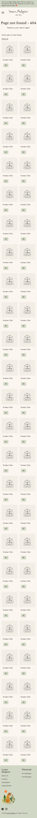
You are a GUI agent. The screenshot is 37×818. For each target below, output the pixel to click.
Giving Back (6, 782)
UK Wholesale (26, 773)
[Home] (18, 12)
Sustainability (6, 785)
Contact (4, 779)
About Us (5, 776)
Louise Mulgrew (11, 813)
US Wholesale (26, 777)
